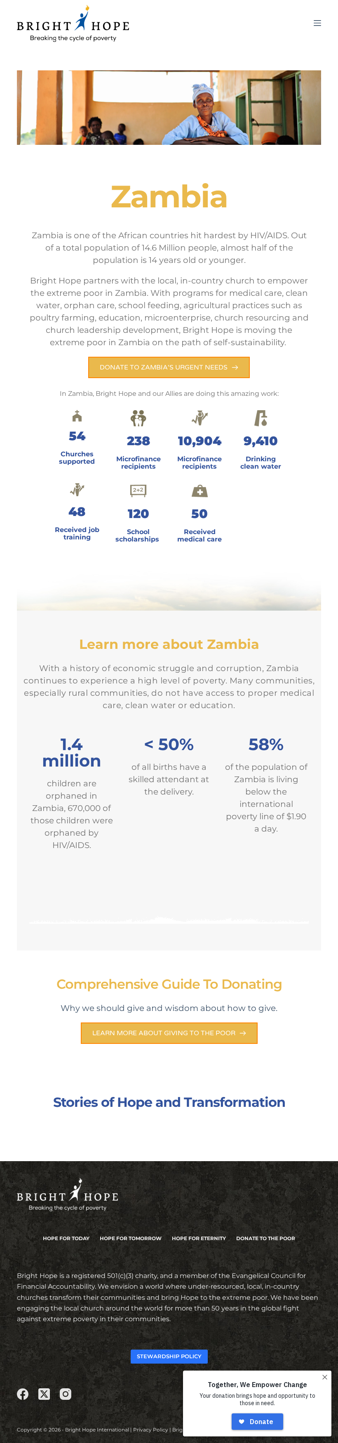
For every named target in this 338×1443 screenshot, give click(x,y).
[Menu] (317, 23)
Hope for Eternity (199, 1238)
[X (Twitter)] (44, 1394)
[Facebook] (22, 1394)
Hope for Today (66, 1238)
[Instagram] (65, 1394)
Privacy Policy (150, 1430)
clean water (150, 705)
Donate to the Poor (265, 1238)
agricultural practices (227, 305)
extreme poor (78, 342)
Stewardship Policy (169, 1356)
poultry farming (62, 318)
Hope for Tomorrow (131, 1238)
